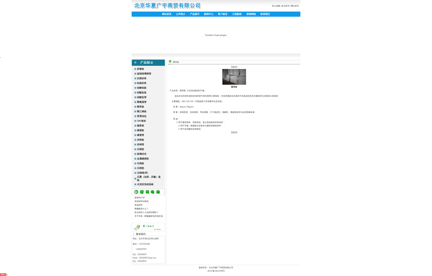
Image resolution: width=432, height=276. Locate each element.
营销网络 (251, 14)
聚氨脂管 (141, 102)
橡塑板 (140, 130)
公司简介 (180, 14)
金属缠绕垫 (143, 158)
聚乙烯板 (141, 111)
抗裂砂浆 (141, 78)
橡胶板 (140, 125)
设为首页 (285, 6)
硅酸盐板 (141, 92)
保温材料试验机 (141, 201)
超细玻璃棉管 (144, 73)
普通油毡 (141, 116)
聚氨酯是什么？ (141, 209)
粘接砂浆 (141, 83)
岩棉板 (140, 140)
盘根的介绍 (139, 197)
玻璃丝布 (141, 154)
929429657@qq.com (147, 258)
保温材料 (138, 205)
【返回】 (234, 67)
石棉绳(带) (142, 173)
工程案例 (236, 14)
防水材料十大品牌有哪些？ (146, 212)
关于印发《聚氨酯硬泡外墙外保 (148, 216)
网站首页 (295, 6)
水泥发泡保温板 (145, 184)
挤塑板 (140, 69)
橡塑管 (140, 135)
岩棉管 (140, 144)
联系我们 (265, 14)
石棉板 (140, 163)
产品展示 (194, 14)
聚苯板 (140, 106)
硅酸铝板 (141, 88)
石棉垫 (140, 149)
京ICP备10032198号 (216, 271)
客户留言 (222, 14)
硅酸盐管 (141, 97)
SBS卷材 (141, 121)
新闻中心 (208, 14)
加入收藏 (276, 6)
